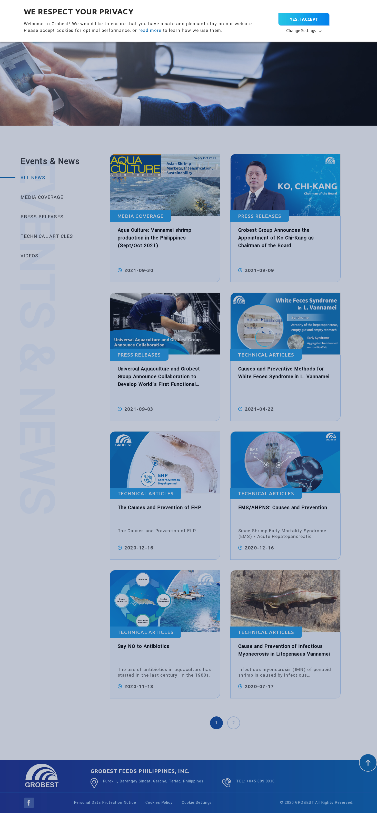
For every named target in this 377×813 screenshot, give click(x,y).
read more (149, 30)
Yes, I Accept (304, 19)
